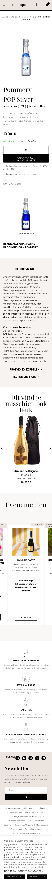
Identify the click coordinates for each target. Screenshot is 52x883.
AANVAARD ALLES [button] (36, 876)
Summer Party (26, 560)
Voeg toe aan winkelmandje (26, 159)
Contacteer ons (31, 812)
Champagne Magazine (23, 825)
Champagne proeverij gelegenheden (26, 833)
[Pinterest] (17, 758)
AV (29, 821)
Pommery (23, 17)
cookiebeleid (36, 867)
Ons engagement (14, 812)
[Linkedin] (43, 758)
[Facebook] (24, 758)
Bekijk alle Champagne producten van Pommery (20, 246)
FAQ (43, 812)
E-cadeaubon (16, 829)
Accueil (5, 17)
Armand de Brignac (26, 471)
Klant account (42, 825)
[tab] (26, 268)
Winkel (14, 17)
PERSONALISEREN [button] (14, 876)
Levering (7, 825)
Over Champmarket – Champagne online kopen (25, 808)
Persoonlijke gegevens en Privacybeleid (26, 816)
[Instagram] (30, 758)
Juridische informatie (16, 821)
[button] (3, 5)
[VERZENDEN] (26, 796)
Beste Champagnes (33, 829)
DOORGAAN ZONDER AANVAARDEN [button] (23, 871)
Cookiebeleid (39, 821)
